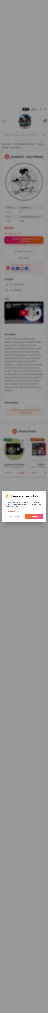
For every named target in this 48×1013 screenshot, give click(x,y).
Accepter (35, 516)
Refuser (15, 516)
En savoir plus (13, 511)
